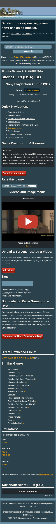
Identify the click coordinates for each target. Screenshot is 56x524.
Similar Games (14, 131)
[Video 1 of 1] (28, 222)
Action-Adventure (31, 90)
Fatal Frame (13, 369)
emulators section (46, 474)
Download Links (14, 128)
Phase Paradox (15, 417)
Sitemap (12, 503)
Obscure (12, 395)
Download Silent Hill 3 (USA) (18, 357)
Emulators (39, 57)
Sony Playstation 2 (15, 71)
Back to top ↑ (49, 495)
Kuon (11, 420)
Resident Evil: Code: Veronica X (22, 379)
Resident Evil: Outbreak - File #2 (22, 404)
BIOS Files (49, 57)
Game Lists (36, 63)
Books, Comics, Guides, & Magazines (32, 60)
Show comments (28, 491)
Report (28, 246)
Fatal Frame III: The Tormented (21, 398)
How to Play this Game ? (28, 101)
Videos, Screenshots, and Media (21, 119)
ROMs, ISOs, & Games (24, 57)
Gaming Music (8, 60)
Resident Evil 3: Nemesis (19, 385)
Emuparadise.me (25, 518)
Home (3, 57)
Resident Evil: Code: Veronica (21, 376)
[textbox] (15, 283)
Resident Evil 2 (15, 388)
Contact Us (31, 506)
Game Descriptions (16, 112)
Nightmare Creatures (17, 382)
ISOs (3, 71)
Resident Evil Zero (16, 392)
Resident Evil (14, 373)
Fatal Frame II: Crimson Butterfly (22, 401)
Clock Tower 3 (14, 411)
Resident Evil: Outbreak (18, 407)
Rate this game (14, 115)
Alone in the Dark (16, 423)
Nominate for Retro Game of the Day (23, 125)
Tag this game (14, 122)
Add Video (8, 270)
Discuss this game (15, 137)
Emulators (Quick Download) (20, 134)
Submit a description (14, 173)
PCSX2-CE (6, 455)
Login (10, 57)
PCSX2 (4, 442)
